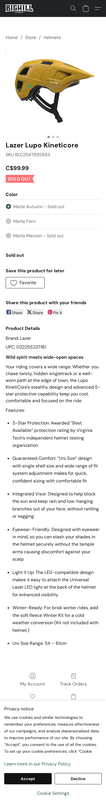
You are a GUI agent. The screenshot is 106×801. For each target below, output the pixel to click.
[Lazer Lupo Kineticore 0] (53, 89)
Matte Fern (24, 221)
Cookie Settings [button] (53, 793)
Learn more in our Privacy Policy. (37, 764)
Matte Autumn (38, 207)
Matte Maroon (38, 236)
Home (12, 37)
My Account (32, 684)
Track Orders (73, 684)
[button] (20, 8)
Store (30, 37)
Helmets (52, 37)
